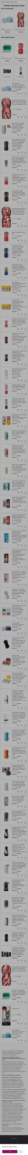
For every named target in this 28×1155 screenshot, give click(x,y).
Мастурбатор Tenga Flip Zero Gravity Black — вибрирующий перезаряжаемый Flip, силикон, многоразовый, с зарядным (18, 883)
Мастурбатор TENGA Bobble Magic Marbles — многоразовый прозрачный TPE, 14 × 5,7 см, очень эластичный (19, 417)
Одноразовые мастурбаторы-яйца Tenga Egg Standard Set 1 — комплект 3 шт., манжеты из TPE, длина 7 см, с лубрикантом (19, 286)
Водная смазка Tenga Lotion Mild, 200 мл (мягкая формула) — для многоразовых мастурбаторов (19, 371)
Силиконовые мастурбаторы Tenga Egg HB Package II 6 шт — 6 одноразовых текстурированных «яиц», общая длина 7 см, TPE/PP (18, 659)
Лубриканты (11, 1067)
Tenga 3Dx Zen (15, 1008)
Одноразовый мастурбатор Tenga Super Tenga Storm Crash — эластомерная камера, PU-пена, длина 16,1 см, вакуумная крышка (19, 211)
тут (20, 1131)
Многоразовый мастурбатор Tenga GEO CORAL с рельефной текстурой (18, 1032)
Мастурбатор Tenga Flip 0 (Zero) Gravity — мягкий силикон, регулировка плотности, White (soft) (18, 798)
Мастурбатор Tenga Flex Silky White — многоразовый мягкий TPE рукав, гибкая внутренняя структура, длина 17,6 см (19, 592)
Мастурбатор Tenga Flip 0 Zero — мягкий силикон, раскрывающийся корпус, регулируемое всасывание (19, 783)
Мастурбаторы (7, 37)
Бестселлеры (7, 8)
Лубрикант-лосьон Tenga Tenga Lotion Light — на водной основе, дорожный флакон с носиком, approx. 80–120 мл (19, 401)
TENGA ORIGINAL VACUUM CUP (18, 233)
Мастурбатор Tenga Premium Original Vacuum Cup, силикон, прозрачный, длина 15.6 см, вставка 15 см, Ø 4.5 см (19, 193)
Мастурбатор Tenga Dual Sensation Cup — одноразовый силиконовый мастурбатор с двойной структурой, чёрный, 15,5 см (19, 177)
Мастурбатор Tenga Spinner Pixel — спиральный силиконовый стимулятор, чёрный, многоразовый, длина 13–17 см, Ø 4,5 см (19, 483)
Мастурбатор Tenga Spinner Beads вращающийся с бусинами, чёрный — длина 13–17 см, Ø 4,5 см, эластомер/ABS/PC (19, 517)
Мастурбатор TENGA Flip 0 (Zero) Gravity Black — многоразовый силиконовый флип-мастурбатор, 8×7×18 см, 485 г (19, 813)
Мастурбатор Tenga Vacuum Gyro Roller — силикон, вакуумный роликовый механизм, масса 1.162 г (19, 935)
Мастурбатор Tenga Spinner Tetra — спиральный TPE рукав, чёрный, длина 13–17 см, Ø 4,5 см (19, 433)
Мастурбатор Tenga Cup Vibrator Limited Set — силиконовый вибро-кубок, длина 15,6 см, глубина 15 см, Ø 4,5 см (19, 768)
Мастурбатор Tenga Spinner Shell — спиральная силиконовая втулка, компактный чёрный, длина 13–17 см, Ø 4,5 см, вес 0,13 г (19, 467)
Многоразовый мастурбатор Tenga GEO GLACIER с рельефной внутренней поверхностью (19, 85)
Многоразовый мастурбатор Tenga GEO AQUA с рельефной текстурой (18, 625)
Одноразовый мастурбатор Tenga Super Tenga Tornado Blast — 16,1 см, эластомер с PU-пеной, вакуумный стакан (19, 102)
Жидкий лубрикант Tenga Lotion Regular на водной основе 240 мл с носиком (18, 386)
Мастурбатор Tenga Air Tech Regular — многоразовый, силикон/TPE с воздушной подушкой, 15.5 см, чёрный (19, 321)
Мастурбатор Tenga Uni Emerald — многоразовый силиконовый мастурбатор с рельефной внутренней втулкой (19, 993)
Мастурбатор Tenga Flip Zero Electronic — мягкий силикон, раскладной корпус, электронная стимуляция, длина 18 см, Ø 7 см (19, 901)
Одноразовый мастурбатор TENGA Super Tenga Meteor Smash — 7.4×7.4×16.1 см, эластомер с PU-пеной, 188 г (19, 969)
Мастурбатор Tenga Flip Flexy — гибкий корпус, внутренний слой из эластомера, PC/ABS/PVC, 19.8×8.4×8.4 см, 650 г (18, 126)
